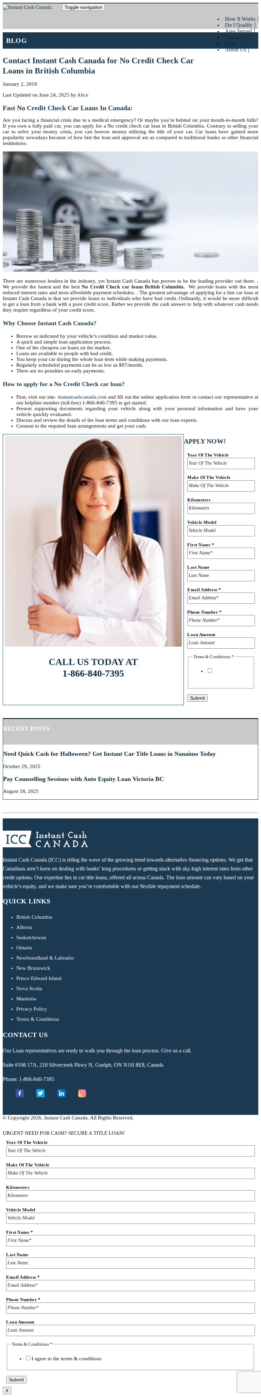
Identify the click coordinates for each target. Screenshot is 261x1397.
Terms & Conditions (37, 1019)
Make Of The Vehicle (209, 477)
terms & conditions (226, 677)
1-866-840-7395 (93, 673)
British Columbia (34, 917)
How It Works (240, 19)
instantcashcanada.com (82, 397)
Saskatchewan (31, 937)
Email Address (204, 589)
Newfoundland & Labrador (45, 958)
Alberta (24, 927)
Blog (230, 43)
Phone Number (204, 612)
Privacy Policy (31, 1009)
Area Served (238, 31)
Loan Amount (201, 634)
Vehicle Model (202, 522)
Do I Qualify (239, 25)
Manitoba (26, 998)
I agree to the (226, 674)
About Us (235, 49)
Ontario (24, 947)
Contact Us (237, 37)
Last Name (198, 567)
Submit (197, 698)
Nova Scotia (29, 988)
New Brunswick (33, 968)
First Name (200, 544)
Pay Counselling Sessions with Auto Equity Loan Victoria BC (83, 779)
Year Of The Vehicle (208, 455)
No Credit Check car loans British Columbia (133, 286)
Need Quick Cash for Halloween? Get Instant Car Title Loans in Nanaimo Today (109, 753)
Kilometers (198, 499)
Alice (82, 95)
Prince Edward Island (39, 978)
